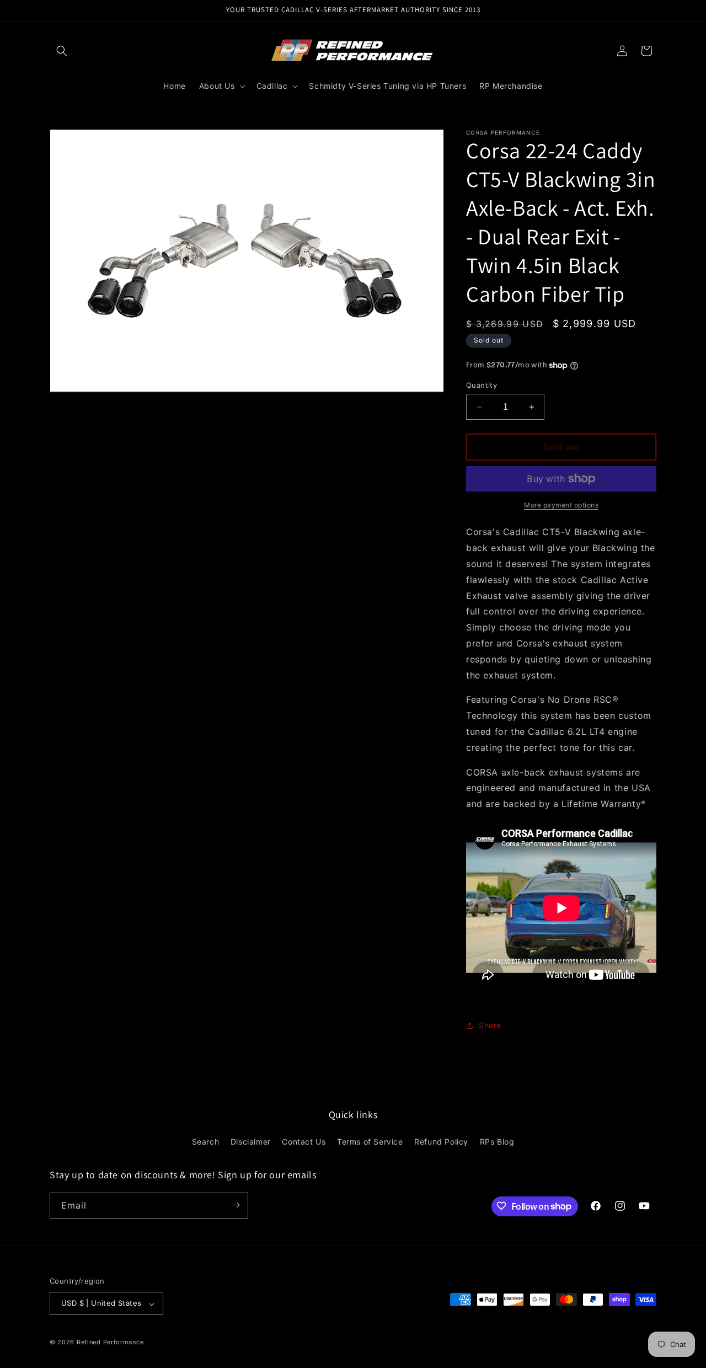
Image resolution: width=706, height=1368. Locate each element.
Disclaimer (251, 1142)
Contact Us (303, 1142)
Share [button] (490, 1025)
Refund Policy (441, 1142)
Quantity (481, 385)
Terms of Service (370, 1142)
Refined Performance (110, 1342)
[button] (62, 51)
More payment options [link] (561, 505)
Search (206, 1142)
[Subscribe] (235, 1205)
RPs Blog (497, 1142)
